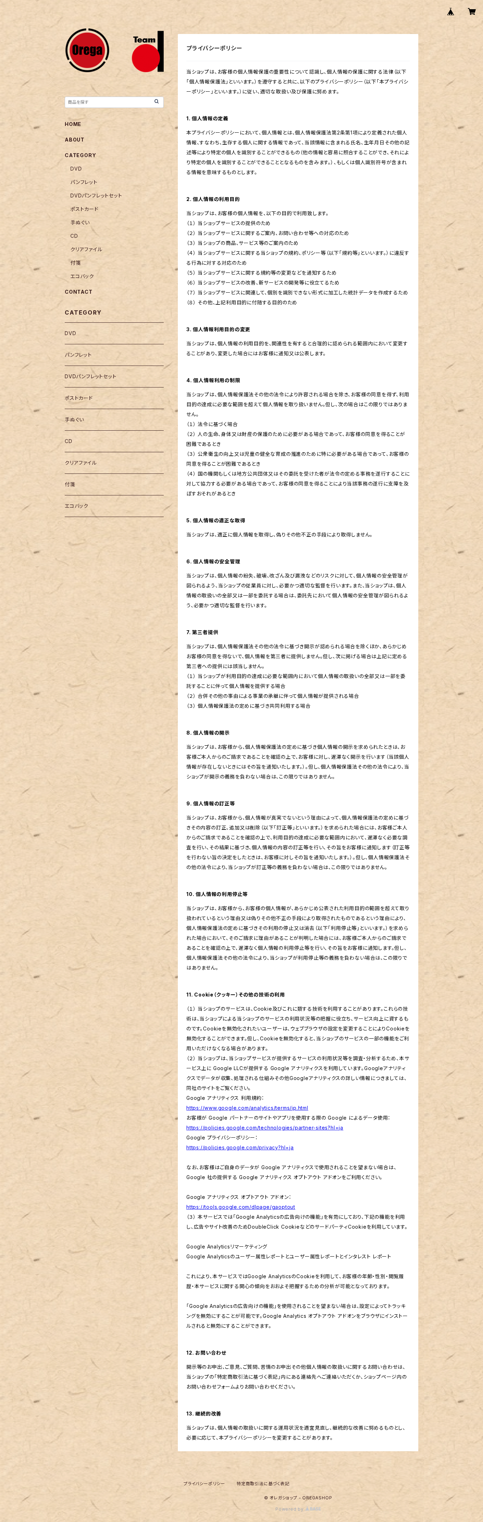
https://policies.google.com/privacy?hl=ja (240, 1147)
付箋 (75, 263)
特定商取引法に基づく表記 (263, 1483)
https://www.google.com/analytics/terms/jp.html (247, 1108)
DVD (76, 169)
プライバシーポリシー (204, 1483)
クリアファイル (86, 249)
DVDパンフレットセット (96, 196)
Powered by (290, 1509)
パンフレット (84, 182)
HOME (73, 124)
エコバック (82, 276)
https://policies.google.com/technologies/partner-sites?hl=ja (264, 1128)
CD (74, 236)
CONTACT (79, 292)
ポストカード (84, 209)
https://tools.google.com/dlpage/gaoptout (240, 1207)
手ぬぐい (80, 222)
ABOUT (75, 140)
